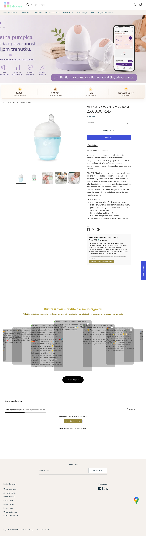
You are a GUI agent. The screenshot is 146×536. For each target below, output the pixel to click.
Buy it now (109, 137)
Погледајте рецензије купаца (101, 262)
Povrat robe (8, 508)
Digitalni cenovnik (105, 12)
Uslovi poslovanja (52, 12)
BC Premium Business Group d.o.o (25, 530)
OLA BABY (92, 116)
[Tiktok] (107, 488)
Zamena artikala (9, 493)
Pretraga (38, 12)
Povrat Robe (68, 12)
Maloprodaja (82, 12)
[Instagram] (103, 488)
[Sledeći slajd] (143, 49)
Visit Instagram (73, 380)
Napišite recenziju (73, 421)
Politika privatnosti (10, 516)
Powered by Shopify (43, 530)
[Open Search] (28, 5)
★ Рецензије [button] (143, 270)
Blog (92, 12)
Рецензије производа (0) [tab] (14, 410)
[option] (47, 139)
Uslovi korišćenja (10, 512)
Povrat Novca (8, 504)
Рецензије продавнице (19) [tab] (35, 410)
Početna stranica (10, 12)
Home (5, 103)
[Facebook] (99, 488)
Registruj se (97, 470)
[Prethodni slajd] (2, 49)
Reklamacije (8, 500)
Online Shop (26, 12)
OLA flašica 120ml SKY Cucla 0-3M (20, 103)
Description (92, 145)
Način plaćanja (9, 497)
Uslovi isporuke (9, 489)
